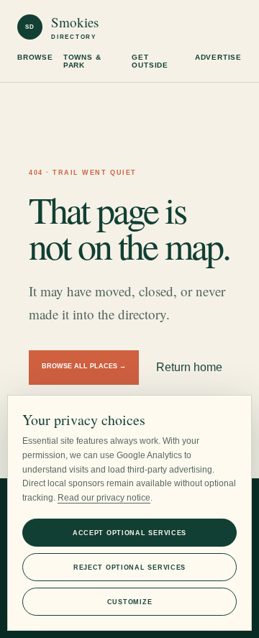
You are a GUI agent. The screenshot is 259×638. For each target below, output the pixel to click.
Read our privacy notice (104, 498)
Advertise (218, 57)
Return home (189, 367)
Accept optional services (129, 533)
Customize (129, 602)
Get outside (150, 61)
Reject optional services (129, 567)
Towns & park (82, 61)
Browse (35, 57)
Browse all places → (84, 366)
